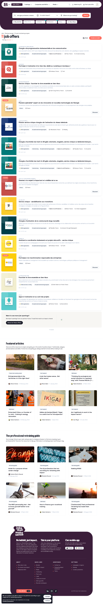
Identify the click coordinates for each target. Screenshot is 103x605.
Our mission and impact (24, 567)
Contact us (57, 565)
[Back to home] (19, 531)
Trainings (27, 4)
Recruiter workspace (41, 583)
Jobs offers (16, 4)
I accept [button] (47, 596)
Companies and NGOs (41, 4)
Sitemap (75, 567)
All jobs (38, 565)
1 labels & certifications (55, 53)
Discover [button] (95, 112)
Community (39, 572)
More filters (73, 22)
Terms (56, 571)
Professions (52, 21)
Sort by (6, 40)
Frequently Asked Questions (59, 568)
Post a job (38, 574)
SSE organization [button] (24, 53)
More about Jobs (22, 565)
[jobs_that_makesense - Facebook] (55, 591)
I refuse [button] (47, 600)
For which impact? (45, 15)
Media (54, 4)
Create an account (41, 578)
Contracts (41, 21)
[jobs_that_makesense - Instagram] (51, 591)
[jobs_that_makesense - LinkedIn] (47, 591)
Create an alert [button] (95, 38)
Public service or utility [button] (25, 284)
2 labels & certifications (63, 149)
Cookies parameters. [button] (8, 601)
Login (37, 576)
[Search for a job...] (69, 4)
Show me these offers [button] (14, 322)
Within (27, 22)
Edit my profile (39, 581)
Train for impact (40, 567)
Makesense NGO (22, 569)
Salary (60, 22)
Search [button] (86, 15)
